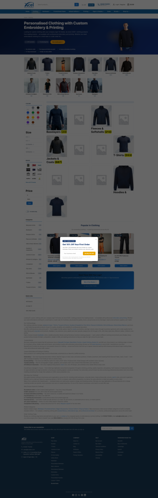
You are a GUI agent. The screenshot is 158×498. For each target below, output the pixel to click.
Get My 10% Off (89, 253)
